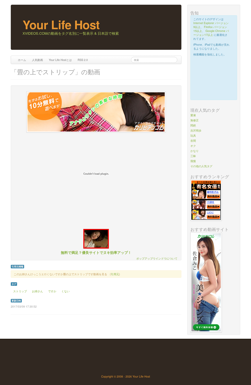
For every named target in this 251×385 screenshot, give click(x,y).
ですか (52, 291)
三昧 (193, 156)
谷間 (193, 141)
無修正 (194, 120)
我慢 (193, 161)
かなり (194, 151)
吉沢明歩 (195, 130)
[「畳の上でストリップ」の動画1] (96, 238)
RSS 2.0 (83, 60)
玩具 (193, 135)
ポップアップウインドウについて (156, 258)
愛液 (193, 115)
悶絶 (193, 125)
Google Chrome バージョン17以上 (211, 33)
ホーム (22, 60)
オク (193, 146)
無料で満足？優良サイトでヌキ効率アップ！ (96, 252)
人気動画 (37, 60)
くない (65, 291)
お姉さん (37, 291)
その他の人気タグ (201, 166)
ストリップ (20, 291)
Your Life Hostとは (60, 60)
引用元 (115, 274)
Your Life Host (61, 24)
